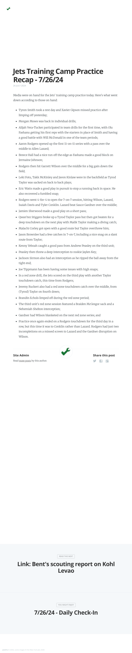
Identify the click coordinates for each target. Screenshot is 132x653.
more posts (25, 360)
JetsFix (5, 650)
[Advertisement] (66, 44)
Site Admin (21, 355)
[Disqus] (66, 405)
